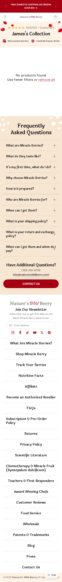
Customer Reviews (31, 502)
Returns (30, 433)
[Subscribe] (52, 325)
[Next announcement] (56, 6)
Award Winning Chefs (31, 491)
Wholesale (31, 524)
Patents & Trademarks (31, 534)
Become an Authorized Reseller (31, 397)
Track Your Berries (31, 365)
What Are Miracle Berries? (31, 343)
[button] (5, 17)
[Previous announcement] (6, 6)
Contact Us (31, 567)
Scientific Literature (31, 455)
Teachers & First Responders (31, 480)
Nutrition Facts (31, 375)
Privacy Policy (31, 444)
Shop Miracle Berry (31, 354)
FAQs (31, 408)
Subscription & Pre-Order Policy (26, 420)
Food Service (31, 513)
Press (30, 556)
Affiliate (31, 386)
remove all (46, 79)
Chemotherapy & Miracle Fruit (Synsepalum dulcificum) (30, 468)
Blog (31, 545)
